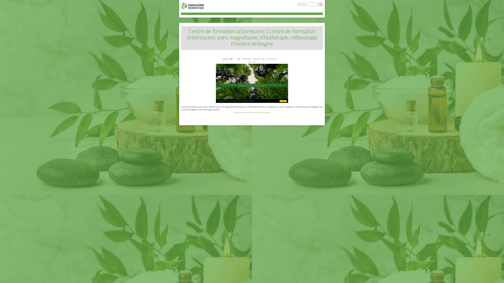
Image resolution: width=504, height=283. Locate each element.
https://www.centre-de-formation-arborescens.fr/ (252, 112)
